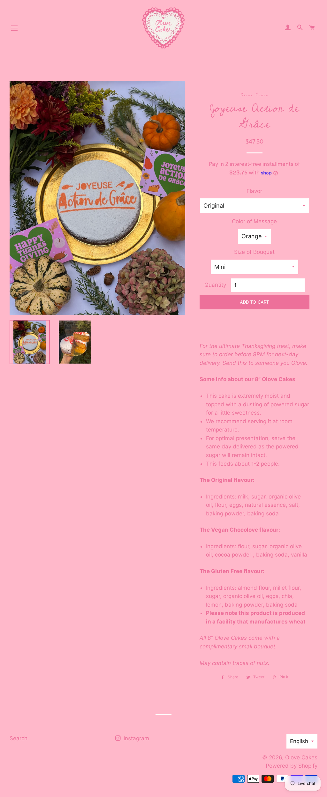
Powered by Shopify (291, 766)
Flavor (254, 191)
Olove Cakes (301, 757)
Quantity (215, 285)
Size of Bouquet (254, 252)
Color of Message (254, 221)
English (299, 741)
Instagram (135, 738)
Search (18, 738)
